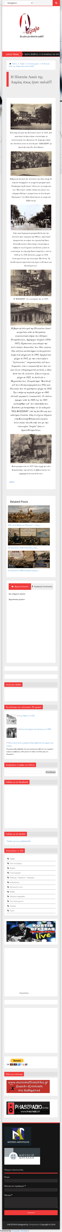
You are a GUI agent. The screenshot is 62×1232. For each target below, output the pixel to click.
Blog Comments (21, 586)
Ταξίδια (13, 906)
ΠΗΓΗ (11, 482)
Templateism (34, 1224)
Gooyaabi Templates (20, 1230)
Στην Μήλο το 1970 (26, 715)
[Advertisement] (31, 1030)
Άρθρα (12, 858)
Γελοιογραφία (15, 872)
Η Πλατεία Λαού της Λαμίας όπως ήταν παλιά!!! (29, 64)
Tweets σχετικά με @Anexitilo (18, 841)
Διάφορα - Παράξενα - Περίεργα (22, 877)
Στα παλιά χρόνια (33, 63)
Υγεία (12, 910)
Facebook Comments (43, 586)
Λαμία (22, 63)
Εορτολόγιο (24, 993)
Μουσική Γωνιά (16, 887)
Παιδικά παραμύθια (17, 896)
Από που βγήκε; (16, 863)
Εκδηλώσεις (14, 882)
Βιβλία (12, 868)
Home (14, 63)
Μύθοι (12, 891)
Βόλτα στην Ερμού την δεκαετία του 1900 (35, 729)
